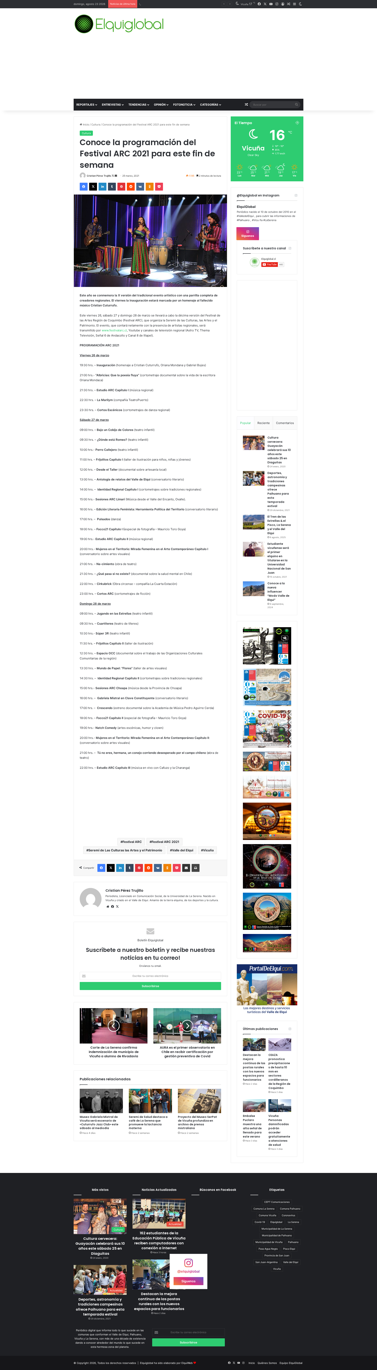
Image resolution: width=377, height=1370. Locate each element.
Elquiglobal (276, 1222)
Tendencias (137, 104)
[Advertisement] (188, 69)
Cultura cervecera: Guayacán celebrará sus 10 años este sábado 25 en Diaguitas (279, 450)
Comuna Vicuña (267, 1215)
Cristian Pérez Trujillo (99, 175)
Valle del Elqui (182, 850)
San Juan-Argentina (266, 1262)
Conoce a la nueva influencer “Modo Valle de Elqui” (278, 591)
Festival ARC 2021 (165, 842)
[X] (117, 906)
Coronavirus (288, 1215)
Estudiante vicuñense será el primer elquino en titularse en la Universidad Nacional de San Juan (279, 558)
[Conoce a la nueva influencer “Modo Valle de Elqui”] (253, 588)
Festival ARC (132, 842)
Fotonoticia (182, 104)
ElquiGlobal (246, 207)
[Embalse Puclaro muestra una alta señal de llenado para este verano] (254, 1105)
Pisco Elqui (289, 1248)
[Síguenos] (188, 1265)
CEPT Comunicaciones (277, 1201)
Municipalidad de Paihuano (277, 1235)
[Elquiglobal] (119, 24)
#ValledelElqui (245, 216)
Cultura (95, 124)
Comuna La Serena (264, 1208)
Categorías (209, 104)
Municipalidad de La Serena (277, 1228)
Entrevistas (111, 104)
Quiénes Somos (267, 1362)
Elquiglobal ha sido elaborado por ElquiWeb (166, 1362)
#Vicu (255, 220)
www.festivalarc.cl (114, 330)
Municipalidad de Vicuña (269, 1242)
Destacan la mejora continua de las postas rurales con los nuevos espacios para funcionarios (254, 1067)
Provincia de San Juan (276, 1255)
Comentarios (285, 423)
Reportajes (85, 104)
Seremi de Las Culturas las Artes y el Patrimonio (125, 850)
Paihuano (293, 1242)
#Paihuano (243, 220)
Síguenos (247, 235)
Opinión (160, 104)
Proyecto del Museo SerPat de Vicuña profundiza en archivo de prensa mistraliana (197, 1122)
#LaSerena (269, 220)
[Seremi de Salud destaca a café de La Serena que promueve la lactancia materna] (150, 1101)
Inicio (85, 124)
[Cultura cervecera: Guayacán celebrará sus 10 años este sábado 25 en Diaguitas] (253, 443)
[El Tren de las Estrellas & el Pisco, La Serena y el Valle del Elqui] (253, 522)
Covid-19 (260, 1222)
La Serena (293, 1222)
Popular (245, 423)
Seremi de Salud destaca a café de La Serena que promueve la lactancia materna (148, 1122)
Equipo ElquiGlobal (291, 1362)
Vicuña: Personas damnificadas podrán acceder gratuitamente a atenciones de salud (279, 1130)
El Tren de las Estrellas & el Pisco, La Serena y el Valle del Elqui (279, 525)
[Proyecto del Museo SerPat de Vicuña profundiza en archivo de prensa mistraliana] (199, 1101)
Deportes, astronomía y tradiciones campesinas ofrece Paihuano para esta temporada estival (100, 1307)
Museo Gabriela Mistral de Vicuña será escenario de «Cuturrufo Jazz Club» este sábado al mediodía (99, 1122)
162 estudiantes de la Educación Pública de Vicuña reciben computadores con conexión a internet (159, 1240)
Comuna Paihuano (290, 1208)
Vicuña (208, 850)
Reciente (263, 423)
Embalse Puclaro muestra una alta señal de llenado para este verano (252, 1126)
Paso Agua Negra (268, 1248)
